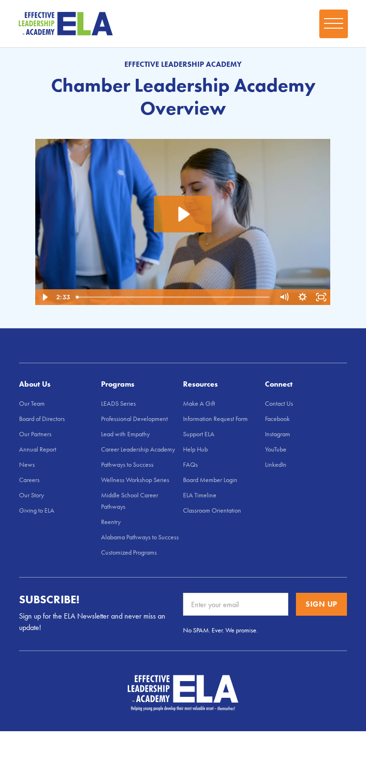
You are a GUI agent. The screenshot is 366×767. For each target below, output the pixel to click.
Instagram (277, 434)
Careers (29, 479)
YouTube (275, 449)
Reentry (111, 521)
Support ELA (198, 434)
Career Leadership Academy (138, 449)
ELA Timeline (199, 495)
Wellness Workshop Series (135, 479)
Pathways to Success (127, 464)
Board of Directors (42, 418)
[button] (333, 24)
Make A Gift (199, 403)
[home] (65, 24)
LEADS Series (118, 403)
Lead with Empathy (125, 434)
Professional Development (134, 418)
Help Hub (195, 449)
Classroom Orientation (212, 510)
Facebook (277, 418)
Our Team (32, 403)
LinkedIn (275, 464)
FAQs (190, 464)
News (27, 464)
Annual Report (37, 449)
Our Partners (35, 434)
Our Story (31, 495)
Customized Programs (129, 552)
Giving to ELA (36, 510)
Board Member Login (210, 479)
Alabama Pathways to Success (140, 537)
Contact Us (279, 403)
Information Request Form (215, 418)
